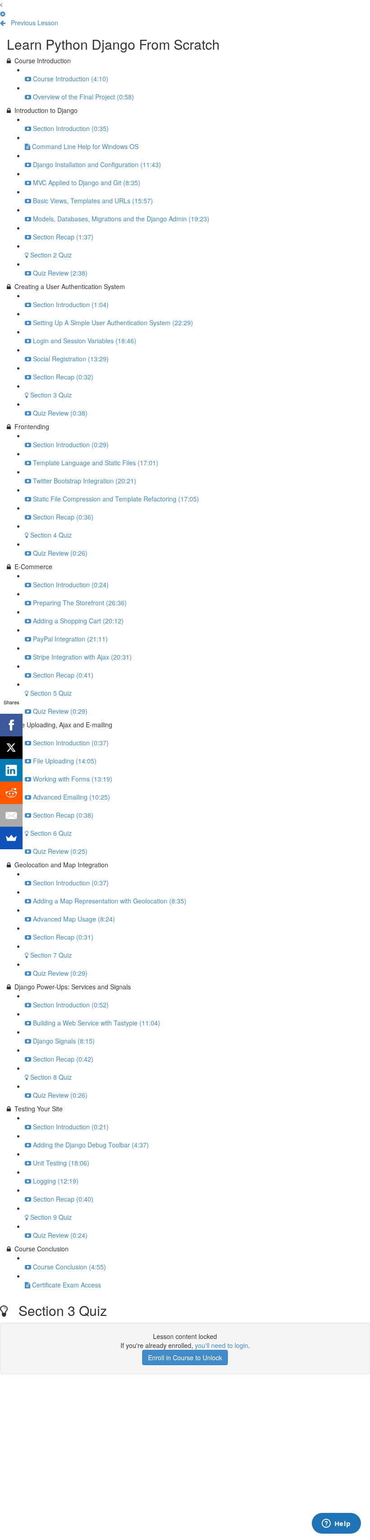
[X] (11, 747)
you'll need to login (221, 1345)
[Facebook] (11, 725)
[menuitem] (2, 13)
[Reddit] (11, 793)
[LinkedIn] (11, 770)
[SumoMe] (11, 838)
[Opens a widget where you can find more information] (336, 1524)
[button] (1, 4)
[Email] (11, 815)
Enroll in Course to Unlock (185, 1357)
